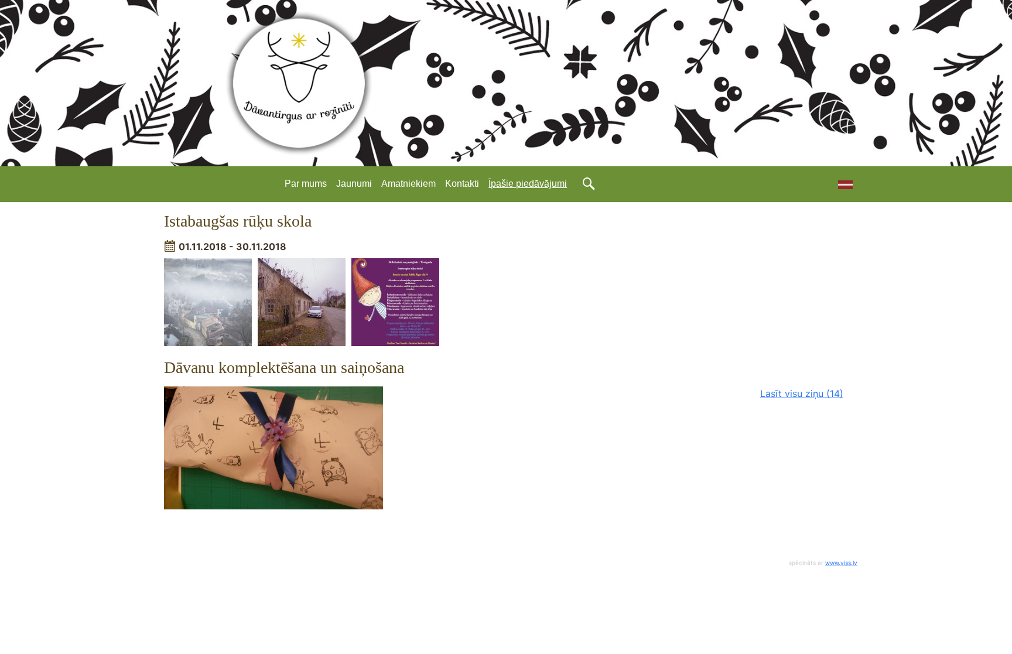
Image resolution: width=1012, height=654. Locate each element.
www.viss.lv (841, 562)
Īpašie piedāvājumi (527, 184)
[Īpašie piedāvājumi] (841, 184)
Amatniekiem (408, 184)
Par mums (306, 184)
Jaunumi (354, 184)
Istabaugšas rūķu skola (238, 221)
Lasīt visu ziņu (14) (801, 393)
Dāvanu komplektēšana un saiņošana (284, 367)
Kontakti (462, 184)
